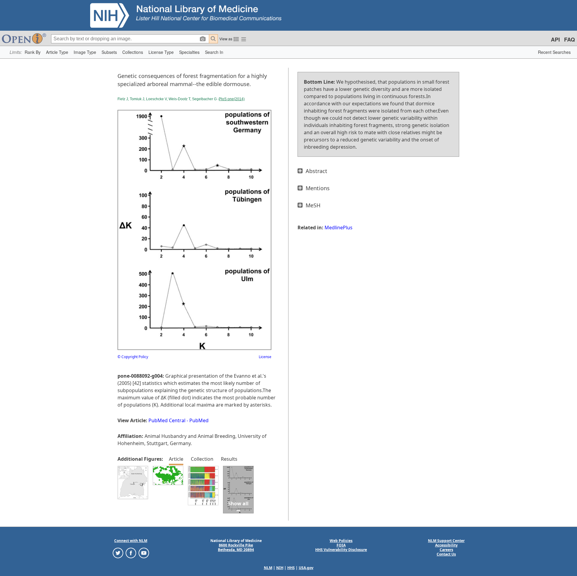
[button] (32, 52)
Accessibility (446, 545)
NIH (279, 567)
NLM (268, 567)
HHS (291, 567)
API (555, 39)
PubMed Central (166, 420)
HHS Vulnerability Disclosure (341, 549)
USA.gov (306, 567)
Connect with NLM (130, 540)
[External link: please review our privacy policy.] (118, 552)
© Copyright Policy (133, 356)
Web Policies (341, 540)
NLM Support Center (446, 540)
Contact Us (446, 554)
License (265, 356)
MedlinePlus (339, 227)
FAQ (569, 39)
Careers (446, 549)
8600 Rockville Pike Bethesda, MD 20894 (236, 547)
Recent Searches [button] (554, 52)
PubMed (199, 420)
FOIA (341, 545)
